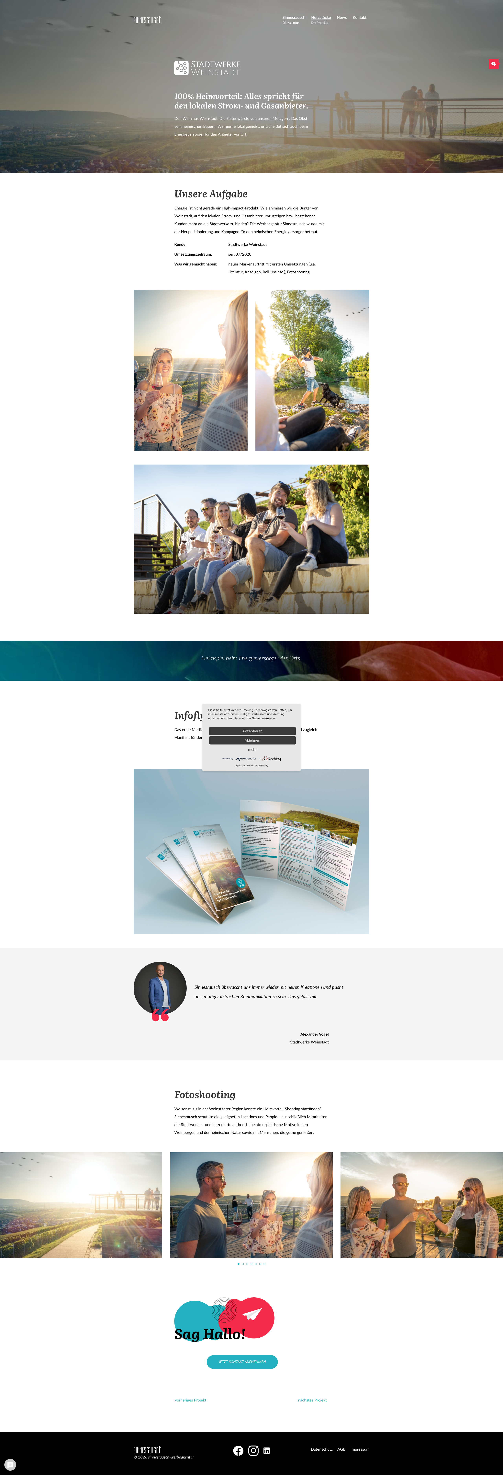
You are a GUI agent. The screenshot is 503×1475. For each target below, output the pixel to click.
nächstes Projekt (312, 1400)
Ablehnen (252, 740)
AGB (341, 1449)
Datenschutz (322, 1449)
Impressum (360, 1449)
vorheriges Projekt (190, 1400)
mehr (252, 750)
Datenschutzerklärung (257, 765)
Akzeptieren (252, 731)
